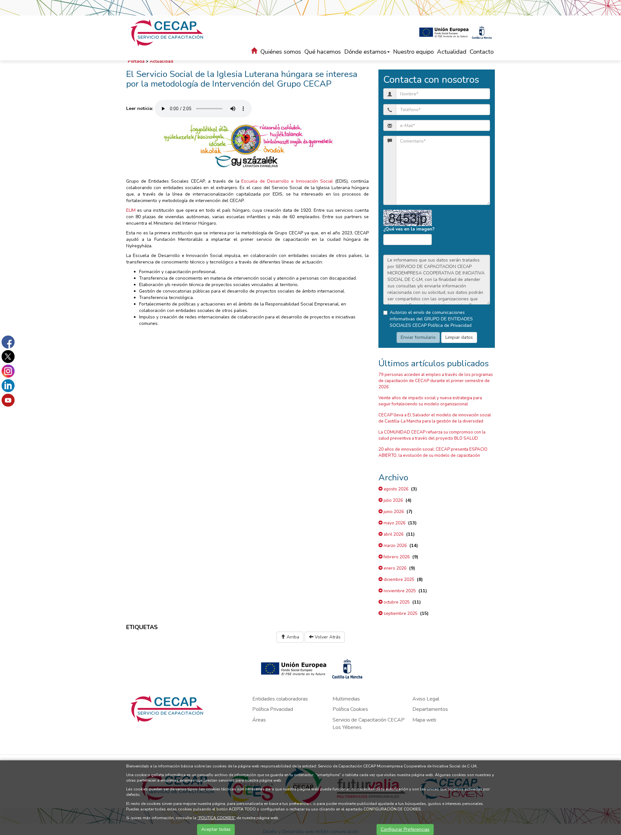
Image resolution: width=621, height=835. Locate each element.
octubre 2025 (396, 602)
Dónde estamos (365, 52)
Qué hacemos (322, 52)
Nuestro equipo (413, 52)
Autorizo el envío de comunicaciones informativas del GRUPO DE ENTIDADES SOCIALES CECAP (431, 318)
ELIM (131, 210)
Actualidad (451, 52)
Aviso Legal (425, 698)
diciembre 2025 (398, 580)
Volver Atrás (327, 637)
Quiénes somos (280, 52)
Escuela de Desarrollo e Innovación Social (287, 181)
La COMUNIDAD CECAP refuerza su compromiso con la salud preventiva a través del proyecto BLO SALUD (431, 435)
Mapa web (424, 719)
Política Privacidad (272, 709)
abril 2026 (393, 534)
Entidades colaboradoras (280, 698)
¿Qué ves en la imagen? (409, 229)
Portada (136, 61)
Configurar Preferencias (405, 829)
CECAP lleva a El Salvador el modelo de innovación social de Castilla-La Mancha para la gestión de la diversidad (434, 418)
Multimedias (346, 698)
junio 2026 (393, 512)
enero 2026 (395, 568)
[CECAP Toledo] (167, 33)
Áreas (259, 719)
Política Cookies (350, 709)
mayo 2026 (394, 523)
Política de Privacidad (450, 325)
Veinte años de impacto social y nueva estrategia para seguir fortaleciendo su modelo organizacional (430, 401)
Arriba (292, 637)
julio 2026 (393, 500)
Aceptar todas (216, 829)
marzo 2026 (395, 546)
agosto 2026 (396, 489)
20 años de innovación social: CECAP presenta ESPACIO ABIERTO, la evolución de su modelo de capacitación (432, 452)
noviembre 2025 (399, 591)
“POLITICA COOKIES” (216, 817)
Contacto (482, 52)
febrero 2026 (396, 557)
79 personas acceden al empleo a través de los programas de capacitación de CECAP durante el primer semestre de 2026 (435, 381)
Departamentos (430, 709)
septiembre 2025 (400, 613)
